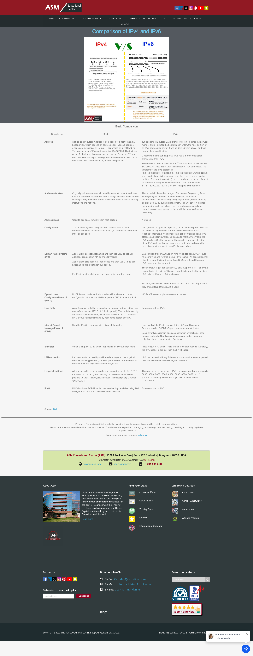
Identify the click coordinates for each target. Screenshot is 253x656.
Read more (87, 518)
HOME (51, 18)
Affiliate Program (190, 517)
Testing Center (147, 509)
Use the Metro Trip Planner (135, 584)
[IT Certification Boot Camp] (62, 5)
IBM (55, 409)
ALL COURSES (172, 632)
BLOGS (163, 18)
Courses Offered (147, 492)
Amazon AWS (188, 509)
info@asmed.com (122, 463)
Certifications (146, 500)
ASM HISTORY (195, 632)
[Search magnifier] (207, 579)
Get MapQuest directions (130, 579)
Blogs (103, 612)
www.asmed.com (92, 463)
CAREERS (183, 632)
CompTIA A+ (188, 492)
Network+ (142, 435)
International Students (150, 525)
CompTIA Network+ (192, 500)
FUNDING (197, 18)
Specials (143, 517)
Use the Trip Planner (128, 589)
